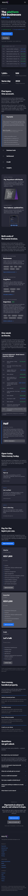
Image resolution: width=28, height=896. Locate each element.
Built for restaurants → (10, 441)
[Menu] (25, 2)
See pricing (5, 38)
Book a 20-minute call (14, 822)
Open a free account (8, 543)
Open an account (7, 33)
